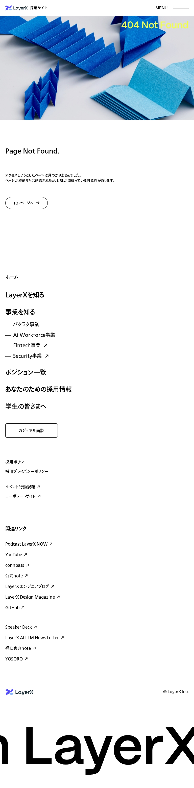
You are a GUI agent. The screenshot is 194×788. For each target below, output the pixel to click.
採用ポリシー (16, 462)
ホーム (11, 277)
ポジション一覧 (25, 373)
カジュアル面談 (31, 431)
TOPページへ (23, 203)
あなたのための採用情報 (38, 390)
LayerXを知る (24, 295)
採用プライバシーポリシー (26, 472)
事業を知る (20, 312)
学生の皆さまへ (25, 407)
